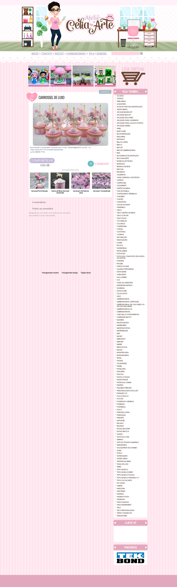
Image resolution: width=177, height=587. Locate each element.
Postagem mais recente (50, 272)
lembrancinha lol (124, 309)
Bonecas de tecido (125, 161)
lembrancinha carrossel (128, 302)
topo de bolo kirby (125, 472)
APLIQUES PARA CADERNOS (127, 120)
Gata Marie (121, 272)
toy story (121, 483)
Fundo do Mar (123, 266)
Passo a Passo (123, 377)
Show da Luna (123, 437)
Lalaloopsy (122, 293)
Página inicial (86, 272)
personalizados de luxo (127, 391)
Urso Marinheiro (124, 505)
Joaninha (121, 288)
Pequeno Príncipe (124, 388)
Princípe (120, 418)
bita (118, 153)
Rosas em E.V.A (123, 431)
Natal (119, 358)
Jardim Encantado (124, 285)
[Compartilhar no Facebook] (48, 165)
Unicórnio (121, 491)
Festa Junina (122, 251)
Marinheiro (122, 325)
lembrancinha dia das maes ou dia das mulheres (130, 305)
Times (119, 467)
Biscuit (120, 147)
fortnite (120, 261)
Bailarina (121, 137)
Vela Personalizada (125, 510)
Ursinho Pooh (123, 497)
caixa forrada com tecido (128, 177)
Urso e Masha (123, 502)
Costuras (121, 232)
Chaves (120, 199)
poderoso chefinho (125, 401)
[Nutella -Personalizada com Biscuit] (83, 76)
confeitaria (122, 226)
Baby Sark (121, 131)
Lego (119, 296)
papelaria (121, 369)
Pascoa (120, 374)
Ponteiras (121, 407)
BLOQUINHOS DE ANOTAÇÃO (128, 156)
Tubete (119, 486)
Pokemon (121, 404)
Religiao (120, 426)
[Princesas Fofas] (38, 76)
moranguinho (123, 355)
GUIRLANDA (121, 274)
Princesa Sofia (123, 412)
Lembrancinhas (123, 312)
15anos (120, 98)
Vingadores (122, 516)
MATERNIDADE (122, 331)
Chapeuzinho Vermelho (127, 194)
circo (119, 210)
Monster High (123, 352)
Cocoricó (121, 224)
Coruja (120, 229)
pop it (119, 410)
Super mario (122, 456)
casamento (122, 185)
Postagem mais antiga (70, 272)
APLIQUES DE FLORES (125, 118)
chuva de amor (123, 205)
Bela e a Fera (122, 142)
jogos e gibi (122, 291)
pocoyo (120, 399)
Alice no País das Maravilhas (129, 107)
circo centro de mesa (126, 213)
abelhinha (121, 101)
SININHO (120, 439)
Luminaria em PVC (124, 317)
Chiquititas (121, 202)
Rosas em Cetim (123, 429)
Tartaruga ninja (124, 461)
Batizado (121, 139)
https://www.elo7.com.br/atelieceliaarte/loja (47, 150)
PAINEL (119, 366)
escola (120, 245)
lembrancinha (123, 299)
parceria (121, 371)
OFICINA (120, 361)
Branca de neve (123, 166)
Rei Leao (120, 423)
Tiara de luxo (122, 464)
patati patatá (122, 380)
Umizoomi (121, 488)
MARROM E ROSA (123, 328)
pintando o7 (122, 393)
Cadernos (121, 175)
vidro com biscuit (124, 513)
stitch (119, 453)
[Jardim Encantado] (60, 76)
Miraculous (122, 347)
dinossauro (122, 240)
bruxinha (121, 172)
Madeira (120, 320)
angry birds (122, 109)
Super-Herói (122, 459)
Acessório (121, 104)
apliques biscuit (124, 115)
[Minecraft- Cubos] (105, 76)
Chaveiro (121, 196)
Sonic (119, 450)
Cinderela (121, 207)
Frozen (120, 264)
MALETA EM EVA (123, 323)
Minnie (119, 344)
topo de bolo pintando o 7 (128, 478)
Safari (119, 434)
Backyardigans (123, 134)
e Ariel (119, 243)
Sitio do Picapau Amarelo (128, 442)
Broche (120, 169)
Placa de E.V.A (123, 396)
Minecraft (121, 339)
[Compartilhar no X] (46, 165)
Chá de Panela (123, 191)
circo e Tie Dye (122, 215)
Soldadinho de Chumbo (127, 448)
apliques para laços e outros (130, 123)
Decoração (122, 237)
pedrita (120, 385)
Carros (120, 180)
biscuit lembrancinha (126, 150)
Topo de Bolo (122, 469)
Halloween (122, 277)
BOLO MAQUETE (123, 158)
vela (119, 508)
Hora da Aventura (125, 283)
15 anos (120, 96)
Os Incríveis (122, 363)
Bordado (121, 164)
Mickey (119, 336)
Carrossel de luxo (51, 97)
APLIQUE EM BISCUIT (124, 112)
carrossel (105, 92)
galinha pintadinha (125, 269)
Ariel (119, 128)
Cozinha (120, 234)
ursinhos (121, 499)
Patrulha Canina (124, 382)
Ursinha (120, 494)
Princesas (121, 415)
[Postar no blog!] (44, 165)
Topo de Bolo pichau (125, 475)
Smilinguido (122, 445)
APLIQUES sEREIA (123, 126)
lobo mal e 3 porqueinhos (128, 314)
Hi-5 (118, 280)
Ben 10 (119, 145)
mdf (118, 333)
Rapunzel (121, 420)
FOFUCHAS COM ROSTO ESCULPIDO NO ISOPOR (130, 257)
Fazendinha (122, 248)
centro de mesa (123, 188)
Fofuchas (121, 253)
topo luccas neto (124, 480)
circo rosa (122, 218)
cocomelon (122, 221)
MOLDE (119, 350)
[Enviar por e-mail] (41, 165)
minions (120, 342)
